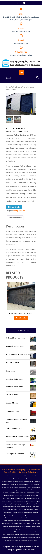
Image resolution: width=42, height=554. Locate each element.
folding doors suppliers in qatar (31, 501)
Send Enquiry (15, 207)
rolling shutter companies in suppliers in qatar (14, 523)
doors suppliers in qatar (29, 495)
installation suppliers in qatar (20, 518)
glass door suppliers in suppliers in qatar (22, 515)
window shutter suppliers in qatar (28, 540)
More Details (21, 318)
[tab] (15, 217)
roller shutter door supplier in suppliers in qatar (26, 520)
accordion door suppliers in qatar (12, 476)
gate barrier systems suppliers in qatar (17, 512)
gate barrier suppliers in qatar (14, 509)
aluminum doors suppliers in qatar (29, 478)
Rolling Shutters (16, 87)
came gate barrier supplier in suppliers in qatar (26, 490)
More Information (15, 218)
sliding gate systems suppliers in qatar (23, 529)
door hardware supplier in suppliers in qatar (24, 492)
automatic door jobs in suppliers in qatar (12, 481)
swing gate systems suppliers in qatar (27, 531)
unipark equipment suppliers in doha (25, 534)
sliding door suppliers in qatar (21, 526)
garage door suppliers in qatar (26, 504)
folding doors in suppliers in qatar (14, 501)
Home (8, 87)
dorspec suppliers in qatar (18, 498)
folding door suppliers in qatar (10, 504)
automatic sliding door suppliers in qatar (17, 487)
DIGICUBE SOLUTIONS (28, 550)
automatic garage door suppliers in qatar (15, 484)
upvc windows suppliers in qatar (26, 537)
